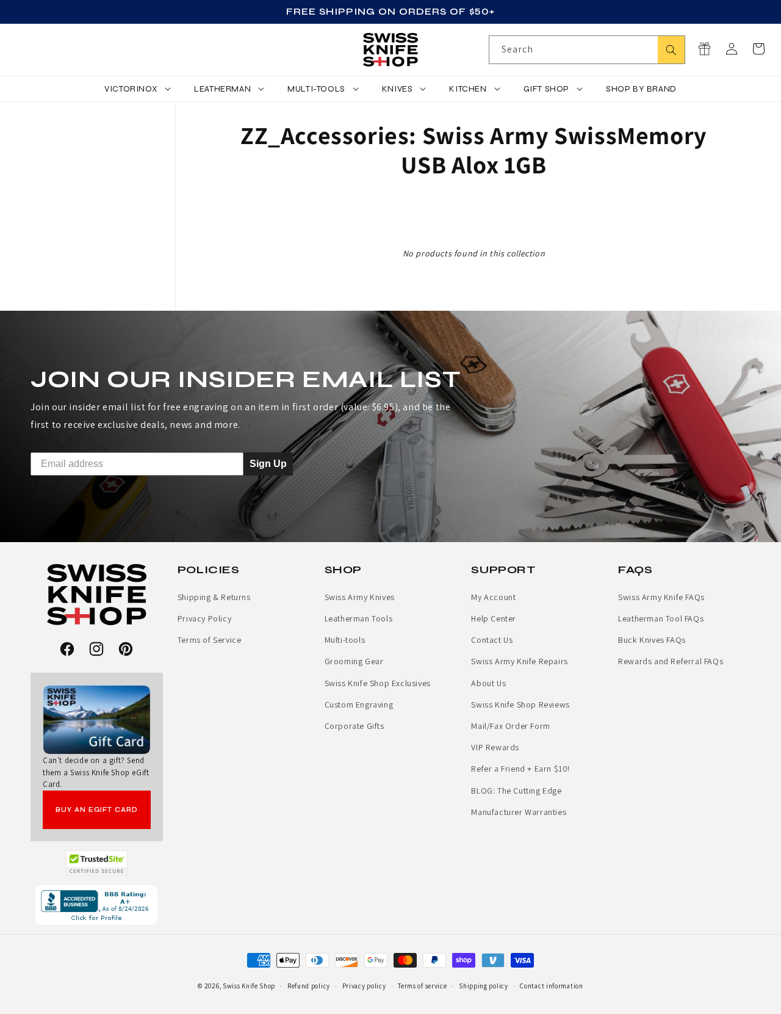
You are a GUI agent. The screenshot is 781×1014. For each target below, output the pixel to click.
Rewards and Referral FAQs (670, 661)
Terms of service (422, 986)
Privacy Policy (204, 618)
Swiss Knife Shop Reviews (520, 704)
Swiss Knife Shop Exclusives (378, 683)
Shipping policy (483, 986)
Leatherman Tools (359, 618)
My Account (493, 597)
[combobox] (587, 49)
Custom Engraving (359, 704)
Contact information (551, 986)
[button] (758, 48)
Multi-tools (345, 639)
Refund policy (308, 986)
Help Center (493, 618)
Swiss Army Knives (360, 597)
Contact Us (492, 639)
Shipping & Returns (214, 597)
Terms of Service (210, 639)
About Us (488, 683)
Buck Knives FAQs (652, 639)
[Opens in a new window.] (97, 863)
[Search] (671, 49)
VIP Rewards (495, 747)
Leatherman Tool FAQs (661, 618)
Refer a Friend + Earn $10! (520, 768)
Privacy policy (364, 986)
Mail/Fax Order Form (510, 725)
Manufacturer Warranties (518, 811)
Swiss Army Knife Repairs (519, 661)
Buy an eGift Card (97, 810)
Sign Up (268, 463)
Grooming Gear (354, 661)
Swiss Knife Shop (249, 986)
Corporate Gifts (354, 725)
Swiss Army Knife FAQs (661, 597)
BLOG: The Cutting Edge (516, 790)
